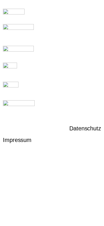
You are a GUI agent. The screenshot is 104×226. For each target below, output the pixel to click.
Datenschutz (85, 128)
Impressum (17, 140)
